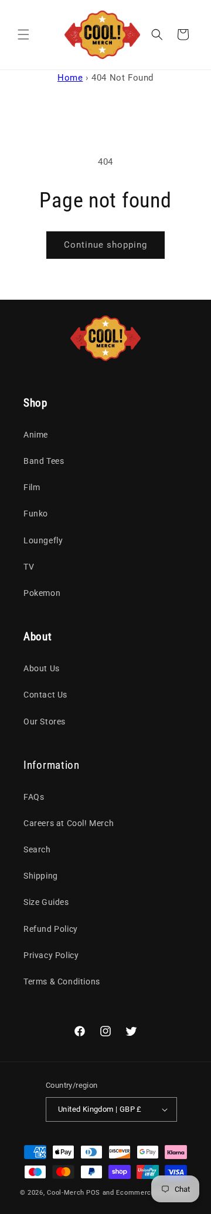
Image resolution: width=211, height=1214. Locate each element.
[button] (23, 34)
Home (70, 77)
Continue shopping (105, 245)
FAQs (33, 797)
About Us (41, 668)
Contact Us (45, 694)
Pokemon (41, 593)
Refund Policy (50, 929)
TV (28, 566)
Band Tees (43, 461)
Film (31, 487)
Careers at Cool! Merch (68, 823)
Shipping (40, 875)
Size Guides (46, 902)
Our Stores (44, 721)
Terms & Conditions (61, 981)
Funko (35, 513)
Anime (35, 434)
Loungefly (43, 540)
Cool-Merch (65, 1192)
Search (37, 849)
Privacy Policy (51, 955)
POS (93, 1192)
